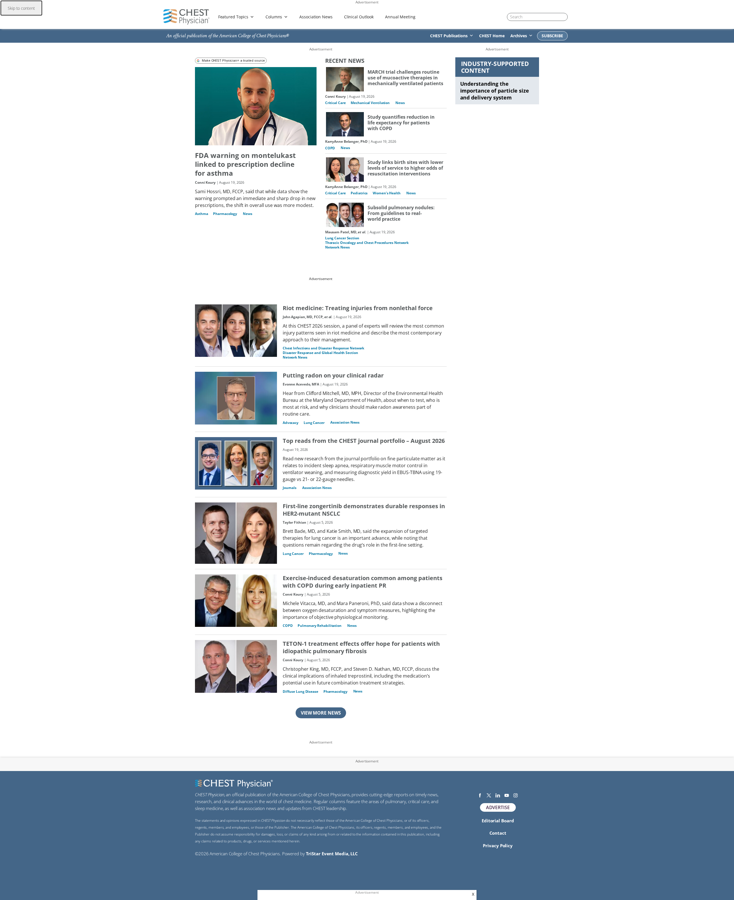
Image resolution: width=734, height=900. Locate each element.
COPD (330, 148)
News (247, 213)
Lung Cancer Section (342, 238)
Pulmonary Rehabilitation (319, 625)
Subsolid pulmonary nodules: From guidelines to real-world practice (401, 213)
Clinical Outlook (359, 16)
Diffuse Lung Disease (300, 691)
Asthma (201, 213)
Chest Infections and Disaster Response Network (323, 348)
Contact (497, 833)
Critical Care (335, 102)
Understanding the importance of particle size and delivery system (494, 90)
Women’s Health (387, 193)
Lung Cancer (314, 422)
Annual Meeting (400, 16)
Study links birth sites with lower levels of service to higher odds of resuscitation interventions (405, 168)
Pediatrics (359, 193)
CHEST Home (492, 35)
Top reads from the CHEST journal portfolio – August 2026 (364, 441)
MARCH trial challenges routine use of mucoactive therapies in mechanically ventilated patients (405, 77)
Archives (518, 35)
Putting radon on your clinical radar (333, 375)
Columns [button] (274, 16)
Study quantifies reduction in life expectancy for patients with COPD (401, 122)
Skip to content (21, 8)
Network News (337, 247)
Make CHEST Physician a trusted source (233, 60)
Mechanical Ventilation (370, 102)
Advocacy (290, 422)
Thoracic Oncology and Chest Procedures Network (367, 242)
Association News (315, 16)
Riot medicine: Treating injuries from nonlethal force (358, 308)
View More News (321, 713)
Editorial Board (498, 820)
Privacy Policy (498, 845)
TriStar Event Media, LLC (332, 853)
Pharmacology (225, 213)
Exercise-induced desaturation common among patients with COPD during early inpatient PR (362, 581)
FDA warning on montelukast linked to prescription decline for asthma (245, 164)
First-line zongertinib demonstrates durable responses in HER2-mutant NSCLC (364, 509)
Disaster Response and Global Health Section (320, 352)
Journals (289, 487)
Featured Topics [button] (233, 16)
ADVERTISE (498, 807)
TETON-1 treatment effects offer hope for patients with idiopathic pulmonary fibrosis (361, 647)
